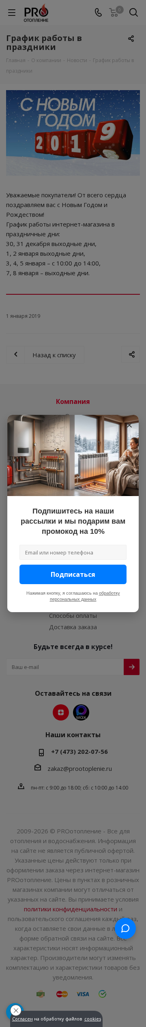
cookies (92, 1018)
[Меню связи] (125, 928)
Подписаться (73, 574)
